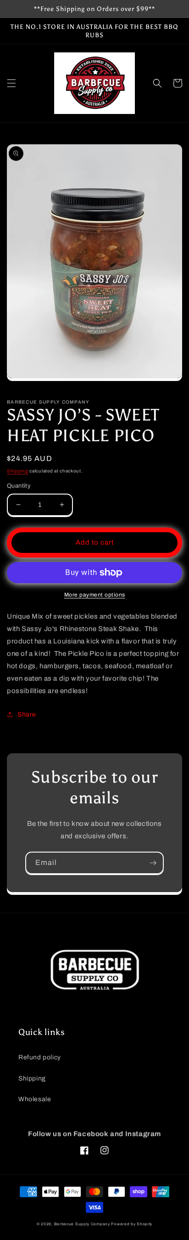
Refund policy (39, 1057)
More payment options (94, 595)
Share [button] (26, 714)
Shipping (17, 470)
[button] (11, 83)
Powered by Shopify (131, 1224)
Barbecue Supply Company (82, 1224)
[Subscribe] (153, 863)
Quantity (19, 486)
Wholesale (34, 1099)
